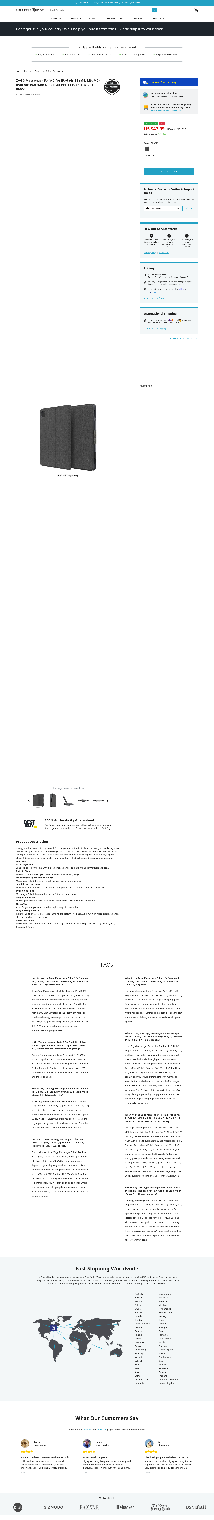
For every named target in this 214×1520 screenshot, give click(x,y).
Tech (37, 71)
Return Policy (164, 252)
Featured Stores (115, 18)
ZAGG (20, 80)
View (23, 1472)
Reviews (138, 18)
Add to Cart (169, 171)
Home (18, 71)
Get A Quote (158, 18)
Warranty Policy (150, 252)
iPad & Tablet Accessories (52, 71)
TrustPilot (102, 1429)
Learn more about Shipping (155, 329)
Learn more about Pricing (154, 298)
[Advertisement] (169, 363)
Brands (93, 18)
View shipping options (160, 111)
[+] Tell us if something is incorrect (184, 338)
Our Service (55, 18)
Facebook (87, 1429)
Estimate (188, 208)
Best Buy (27, 71)
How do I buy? (176, 111)
